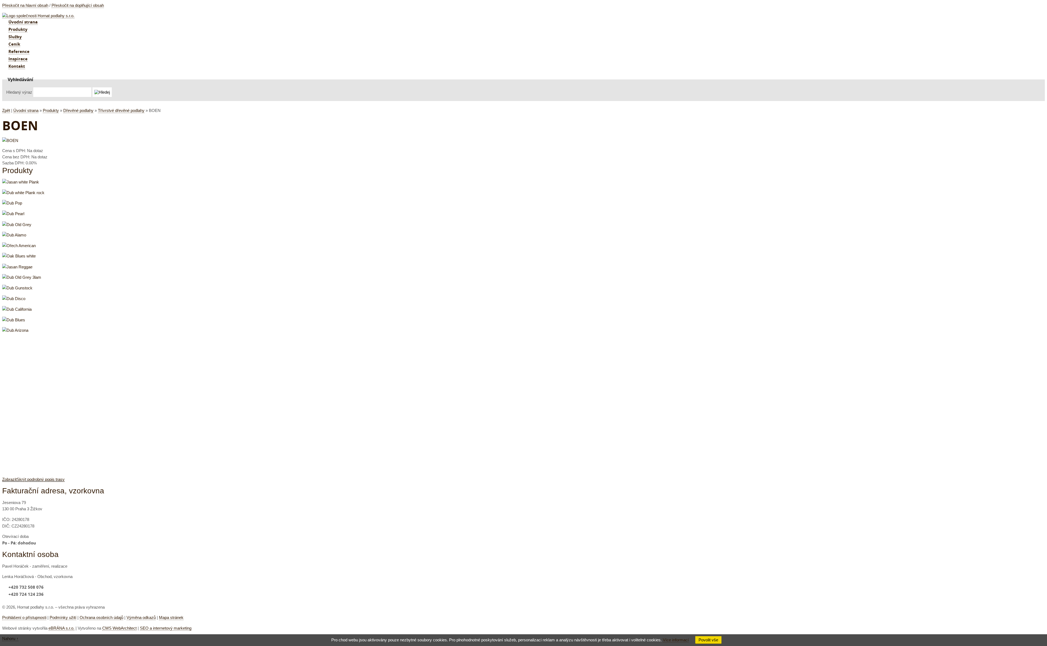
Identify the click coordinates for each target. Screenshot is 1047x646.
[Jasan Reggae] (17, 267)
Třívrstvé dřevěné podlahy (121, 110)
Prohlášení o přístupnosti (24, 617)
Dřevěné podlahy (78, 110)
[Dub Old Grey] (16, 224)
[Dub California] (17, 309)
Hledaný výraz (19, 92)
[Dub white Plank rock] (23, 192)
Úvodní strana (25, 110)
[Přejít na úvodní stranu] (38, 15)
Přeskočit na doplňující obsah (78, 5)
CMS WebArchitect (119, 628)
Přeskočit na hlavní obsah (25, 5)
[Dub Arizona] (15, 330)
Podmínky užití (63, 617)
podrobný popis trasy (33, 479)
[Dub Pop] (12, 203)
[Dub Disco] (13, 298)
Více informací (676, 640)
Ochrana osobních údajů (101, 617)
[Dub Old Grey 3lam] (21, 277)
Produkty (51, 110)
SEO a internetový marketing (165, 628)
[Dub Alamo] (14, 235)
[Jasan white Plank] (20, 182)
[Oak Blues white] (19, 256)
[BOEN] (10, 140)
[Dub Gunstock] (17, 288)
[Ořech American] (19, 245)
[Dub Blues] (13, 320)
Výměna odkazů (141, 617)
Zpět (6, 110)
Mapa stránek (171, 617)
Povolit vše (708, 640)
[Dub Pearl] (13, 213)
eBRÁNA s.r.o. (61, 628)
